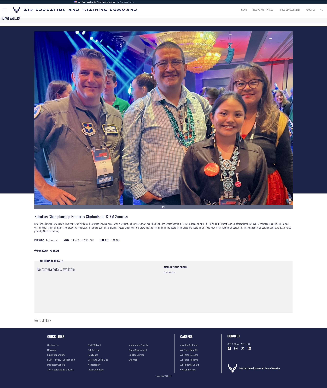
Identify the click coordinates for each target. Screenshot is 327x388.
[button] (126, 2)
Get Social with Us (238, 344)
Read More (169, 272)
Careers (186, 336)
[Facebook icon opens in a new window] (229, 348)
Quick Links (55, 336)
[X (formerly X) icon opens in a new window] (243, 348)
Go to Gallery (42, 320)
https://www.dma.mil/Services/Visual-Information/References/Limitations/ (193, 285)
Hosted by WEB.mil (163, 376)
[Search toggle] (321, 10)
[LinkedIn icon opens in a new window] (249, 348)
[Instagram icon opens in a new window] (236, 348)
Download (42, 250)
